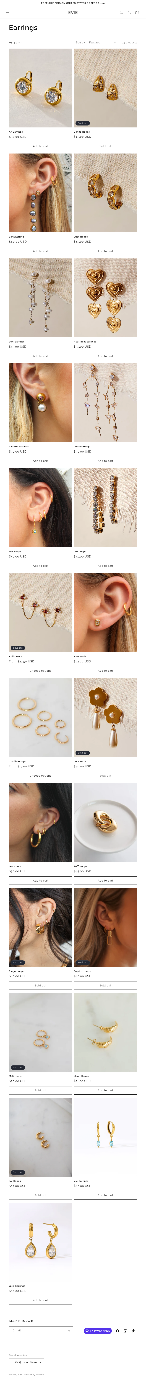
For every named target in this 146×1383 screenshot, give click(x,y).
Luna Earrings (82, 446)
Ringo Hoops (16, 971)
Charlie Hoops (17, 761)
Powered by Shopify (33, 1375)
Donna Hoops (82, 131)
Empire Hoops (82, 971)
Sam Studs (80, 656)
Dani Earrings (17, 341)
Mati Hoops (15, 1076)
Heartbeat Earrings (85, 341)
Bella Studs (16, 656)
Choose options (40, 670)
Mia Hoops (15, 551)
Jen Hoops (15, 866)
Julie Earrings (17, 1286)
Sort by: (81, 42)
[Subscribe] (69, 1330)
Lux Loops (80, 551)
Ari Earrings (16, 131)
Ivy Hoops (15, 1181)
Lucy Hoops (81, 236)
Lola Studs (80, 761)
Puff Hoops (80, 866)
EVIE (20, 1375)
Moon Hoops (81, 1076)
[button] (7, 12)
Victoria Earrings (18, 446)
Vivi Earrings (81, 1181)
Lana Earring (16, 236)
